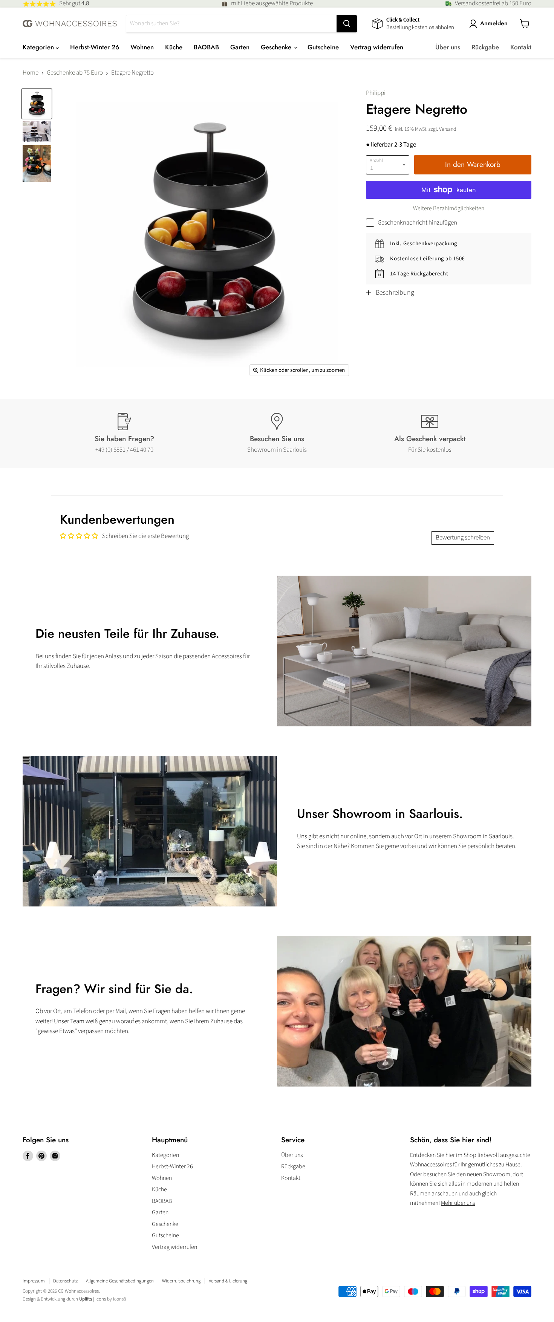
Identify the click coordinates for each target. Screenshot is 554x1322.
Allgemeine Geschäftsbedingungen (120, 1281)
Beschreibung (395, 292)
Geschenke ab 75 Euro (75, 73)
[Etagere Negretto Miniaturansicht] (37, 104)
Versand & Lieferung (228, 1281)
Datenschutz (65, 1281)
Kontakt (520, 47)
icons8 (119, 1299)
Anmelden (494, 23)
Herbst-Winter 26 (94, 47)
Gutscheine (323, 47)
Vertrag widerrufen (376, 47)
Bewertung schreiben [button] (463, 537)
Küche (173, 47)
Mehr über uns (458, 1203)
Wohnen (142, 47)
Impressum (34, 1281)
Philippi (376, 93)
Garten (239, 47)
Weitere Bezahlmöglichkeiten (448, 208)
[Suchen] (347, 23)
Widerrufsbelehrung (181, 1281)
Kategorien (39, 47)
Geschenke (277, 47)
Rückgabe (485, 47)
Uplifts (85, 1299)
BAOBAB (206, 47)
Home (30, 73)
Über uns (447, 47)
